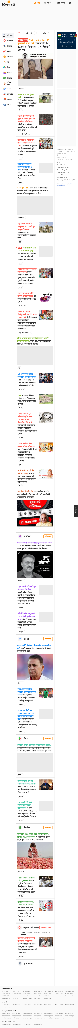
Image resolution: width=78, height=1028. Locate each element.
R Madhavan (58, 996)
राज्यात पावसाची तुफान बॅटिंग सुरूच (49, 1018)
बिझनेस (20, 872)
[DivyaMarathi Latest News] (9, 5)
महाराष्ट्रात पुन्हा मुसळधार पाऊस (59, 1018)
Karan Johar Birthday (7, 998)
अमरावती (29, 932)
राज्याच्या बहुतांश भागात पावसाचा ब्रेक (59, 1013)
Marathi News (26, 996)
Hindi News (37, 998)
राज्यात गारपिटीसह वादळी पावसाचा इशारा (28, 1018)
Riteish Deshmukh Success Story (38, 993)
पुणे (19, 158)
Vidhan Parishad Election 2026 (38, 991)
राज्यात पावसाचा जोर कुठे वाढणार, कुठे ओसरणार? (7, 1015)
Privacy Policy (69, 159)
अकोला (23, 932)
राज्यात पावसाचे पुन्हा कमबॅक (70, 1015)
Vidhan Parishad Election (70, 991)
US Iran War (5, 991)
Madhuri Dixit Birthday (28, 998)
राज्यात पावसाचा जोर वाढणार (28, 1015)
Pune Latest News (38, 1004)
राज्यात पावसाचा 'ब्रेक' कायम (49, 1013)
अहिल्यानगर (37, 932)
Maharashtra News (7, 1004)
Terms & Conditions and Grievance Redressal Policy (66, 152)
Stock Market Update (49, 991)
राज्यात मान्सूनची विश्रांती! (38, 1013)
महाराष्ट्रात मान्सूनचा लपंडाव (17, 1015)
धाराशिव (21, 438)
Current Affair (68, 993)
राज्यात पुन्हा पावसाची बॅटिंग (38, 1015)
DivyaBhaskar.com (63, 167)
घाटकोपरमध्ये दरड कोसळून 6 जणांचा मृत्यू (59, 1015)
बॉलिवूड (20, 580)
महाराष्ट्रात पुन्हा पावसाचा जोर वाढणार (49, 1015)
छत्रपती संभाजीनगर (24, 134)
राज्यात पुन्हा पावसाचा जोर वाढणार (17, 1013)
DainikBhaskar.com (63, 165)
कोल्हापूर (21, 306)
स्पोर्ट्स (20, 389)
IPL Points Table (38, 996)
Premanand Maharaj (70, 996)
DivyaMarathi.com (63, 172)
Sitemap (70, 149)
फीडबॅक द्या (76, 510)
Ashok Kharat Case (49, 993)
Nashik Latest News (59, 1004)
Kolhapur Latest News (70, 1004)
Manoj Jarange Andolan (7, 993)
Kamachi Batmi (59, 993)
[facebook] (41, 88)
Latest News (15, 998)
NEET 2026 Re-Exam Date (7, 996)
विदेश (19, 775)
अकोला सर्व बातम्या (46, 928)
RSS (65, 157)
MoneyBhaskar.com (63, 175)
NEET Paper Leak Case (59, 991)
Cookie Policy (60, 159)
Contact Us (60, 157)
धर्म (19, 486)
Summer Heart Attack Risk (17, 996)
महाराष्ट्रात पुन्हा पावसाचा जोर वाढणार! (7, 1013)
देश (19, 110)
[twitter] (46, 88)
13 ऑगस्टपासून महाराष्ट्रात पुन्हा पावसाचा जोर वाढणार (7, 1018)
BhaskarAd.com (62, 177)
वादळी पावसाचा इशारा (16, 1018)
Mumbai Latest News (28, 1004)
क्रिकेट (21, 182)
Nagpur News (47, 1004)
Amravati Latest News (7, 1007)
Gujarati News (48, 998)
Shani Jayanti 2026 (28, 993)
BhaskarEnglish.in (63, 170)
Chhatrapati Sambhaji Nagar (17, 1004)
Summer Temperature (17, 993)
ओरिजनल (21, 89)
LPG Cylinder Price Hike (17, 991)
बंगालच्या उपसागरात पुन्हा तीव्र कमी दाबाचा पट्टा (70, 1013)
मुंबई (20, 242)
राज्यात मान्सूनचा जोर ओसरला (28, 1013)
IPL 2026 (46, 996)
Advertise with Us (61, 149)
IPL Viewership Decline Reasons (28, 991)
